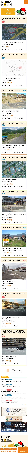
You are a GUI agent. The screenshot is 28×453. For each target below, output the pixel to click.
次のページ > (17, 370)
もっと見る (24, 404)
